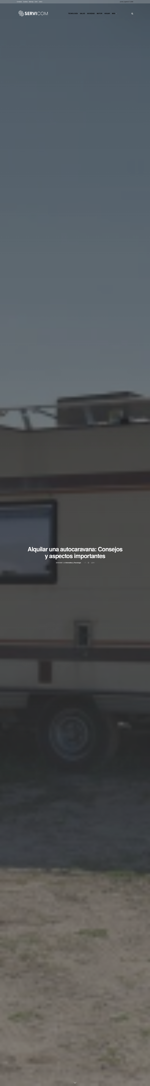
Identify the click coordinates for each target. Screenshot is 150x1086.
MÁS (113, 13)
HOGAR (107, 13)
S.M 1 (36, 1)
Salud (82, 13)
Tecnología (73, 13)
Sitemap (31, 1)
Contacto (19, 1)
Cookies (25, 1)
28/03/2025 (59, 563)
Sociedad (91, 13)
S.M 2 (40, 1)
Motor (99, 13)
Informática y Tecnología (73, 563)
